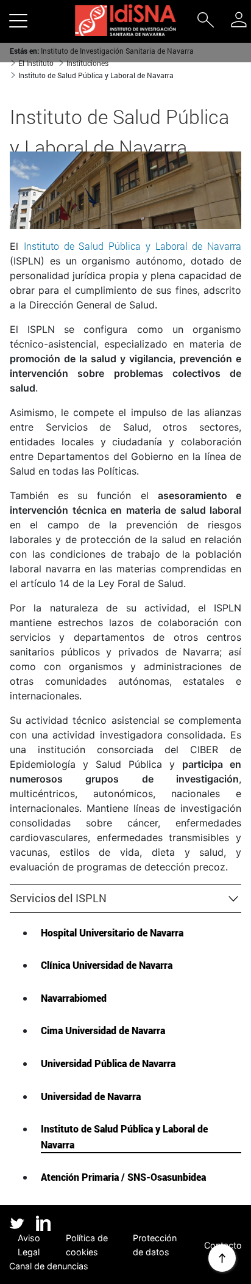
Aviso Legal (29, 1245)
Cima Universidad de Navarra (103, 1030)
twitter (16, 1223)
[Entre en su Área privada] (239, 19)
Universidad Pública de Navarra (108, 1063)
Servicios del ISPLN (58, 898)
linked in (43, 1224)
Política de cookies (87, 1245)
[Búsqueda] (205, 22)
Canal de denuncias (48, 1266)
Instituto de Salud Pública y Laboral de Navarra (124, 1136)
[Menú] (18, 20)
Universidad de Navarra (91, 1096)
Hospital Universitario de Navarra (112, 932)
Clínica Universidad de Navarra (106, 964)
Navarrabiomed (74, 997)
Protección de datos (155, 1245)
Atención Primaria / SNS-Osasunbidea (123, 1176)
